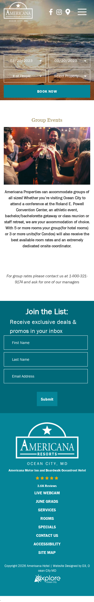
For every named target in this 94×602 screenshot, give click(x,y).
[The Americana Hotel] (18, 12)
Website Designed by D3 (69, 566)
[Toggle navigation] (82, 12)
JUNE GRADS (47, 501)
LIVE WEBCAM (47, 493)
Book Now (47, 91)
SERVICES (47, 510)
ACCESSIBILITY (47, 544)
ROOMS (47, 518)
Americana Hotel (38, 566)
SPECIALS (47, 527)
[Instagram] (59, 12)
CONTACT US (47, 535)
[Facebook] (51, 12)
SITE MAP (47, 552)
